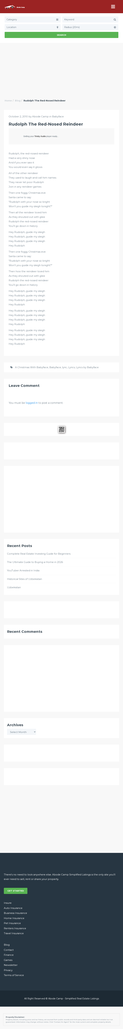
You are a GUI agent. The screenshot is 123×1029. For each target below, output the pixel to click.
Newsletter (10, 965)
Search (61, 35)
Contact (9, 949)
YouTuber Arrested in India (23, 570)
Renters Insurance (15, 928)
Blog (17, 100)
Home (8, 100)
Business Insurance (15, 913)
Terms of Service (14, 975)
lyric (64, 367)
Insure (8, 902)
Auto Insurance (13, 908)
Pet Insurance (12, 923)
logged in (32, 402)
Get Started (15, 890)
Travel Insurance (14, 933)
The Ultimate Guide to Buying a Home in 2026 (35, 562)
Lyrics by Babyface (87, 367)
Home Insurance (14, 918)
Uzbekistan (14, 587)
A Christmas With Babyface (31, 367)
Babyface (58, 116)
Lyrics (71, 367)
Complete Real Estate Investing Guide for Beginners (38, 553)
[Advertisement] (61, 67)
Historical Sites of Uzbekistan (24, 579)
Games (8, 960)
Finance (9, 954)
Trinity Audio (40, 136)
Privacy (8, 970)
